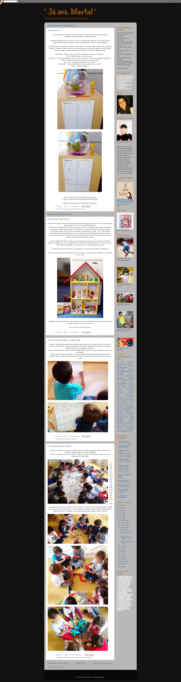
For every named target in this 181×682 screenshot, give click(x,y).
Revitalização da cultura (127, 425)
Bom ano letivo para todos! (58, 219)
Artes (132, 364)
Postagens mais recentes (58, 663)
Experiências (129, 388)
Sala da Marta (123, 441)
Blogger (102, 677)
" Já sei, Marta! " (70, 11)
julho (122, 549)
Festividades (124, 401)
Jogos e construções (86, 657)
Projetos (73, 439)
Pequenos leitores (125, 485)
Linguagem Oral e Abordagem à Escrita (125, 409)
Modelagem (120, 413)
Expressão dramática (125, 392)
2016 (120, 515)
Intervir (125, 403)
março (122, 558)
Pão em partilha (123, 447)
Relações (124, 423)
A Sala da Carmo (124, 465)
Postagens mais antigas (103, 663)
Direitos (125, 385)
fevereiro (123, 561)
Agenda (123, 363)
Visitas (130, 431)
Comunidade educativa (125, 369)
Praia (125, 421)
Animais (58, 209)
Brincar (125, 365)
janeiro (122, 563)
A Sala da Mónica (124, 446)
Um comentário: (74, 206)
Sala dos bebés (124, 480)
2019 (120, 508)
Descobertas (66, 439)
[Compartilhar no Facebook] (88, 206)
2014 (120, 567)
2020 (120, 505)
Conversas (59, 439)
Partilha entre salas (125, 417)
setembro (123, 527)
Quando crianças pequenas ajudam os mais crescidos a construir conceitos (124, 469)
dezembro (123, 520)
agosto (122, 546)
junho (122, 551)
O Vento (121, 477)
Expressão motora (122, 394)
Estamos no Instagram (125, 443)
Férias (77, 657)
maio (122, 554)
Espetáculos (120, 388)
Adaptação (130, 362)
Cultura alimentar (122, 379)
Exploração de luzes (124, 482)
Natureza (130, 415)
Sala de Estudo (124, 489)
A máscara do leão (124, 486)
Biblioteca (119, 365)
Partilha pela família (80, 209)
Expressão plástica (69, 657)
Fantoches (125, 398)
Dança (131, 381)
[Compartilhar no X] (86, 206)
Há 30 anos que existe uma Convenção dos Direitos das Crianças (125, 455)
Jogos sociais (129, 405)
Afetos (119, 364)
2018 (120, 510)
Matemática (125, 411)
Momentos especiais (67, 209)
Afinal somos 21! (54, 30)
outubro (122, 525)
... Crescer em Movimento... (123, 496)
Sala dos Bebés (121, 429)
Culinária (130, 378)
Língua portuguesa (121, 407)
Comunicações (122, 367)
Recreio (119, 423)
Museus (126, 415)
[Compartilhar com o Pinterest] (89, 206)
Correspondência (128, 376)
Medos (131, 411)
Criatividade (59, 657)
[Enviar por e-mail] (82, 206)
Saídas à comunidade (125, 427)
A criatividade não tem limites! (59, 446)
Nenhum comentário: (75, 655)
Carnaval (131, 365)
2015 (120, 518)
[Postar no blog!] (84, 206)
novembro (123, 522)
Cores (118, 376)
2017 (120, 513)
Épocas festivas (127, 387)
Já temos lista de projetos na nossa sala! (64, 340)
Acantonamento (121, 362)
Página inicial (80, 663)
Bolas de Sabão (124, 459)
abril (121, 556)
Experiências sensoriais (125, 390)
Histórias (119, 403)
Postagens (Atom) (58, 667)
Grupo (131, 401)
